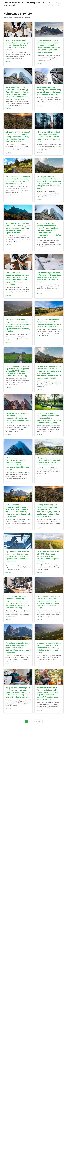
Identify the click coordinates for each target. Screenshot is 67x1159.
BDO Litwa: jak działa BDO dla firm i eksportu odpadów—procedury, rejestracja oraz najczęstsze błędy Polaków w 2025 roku (17, 418)
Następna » (37, 721)
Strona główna (58, 4)
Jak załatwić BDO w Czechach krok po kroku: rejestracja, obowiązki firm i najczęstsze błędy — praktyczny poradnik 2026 (48, 136)
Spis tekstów (50, 4)
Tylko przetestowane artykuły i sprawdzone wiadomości (24, 3)
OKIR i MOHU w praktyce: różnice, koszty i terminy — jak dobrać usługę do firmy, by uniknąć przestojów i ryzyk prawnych (17, 45)
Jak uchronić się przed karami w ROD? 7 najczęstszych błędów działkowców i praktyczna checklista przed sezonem (48, 556)
